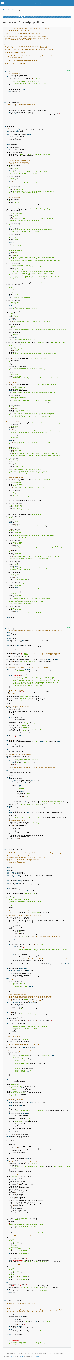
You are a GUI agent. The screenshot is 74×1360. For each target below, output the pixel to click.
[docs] (68, 70)
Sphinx (12, 1356)
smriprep (38, 3)
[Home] (3, 10)
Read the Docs (37, 1356)
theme (22, 1356)
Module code (10, 10)
